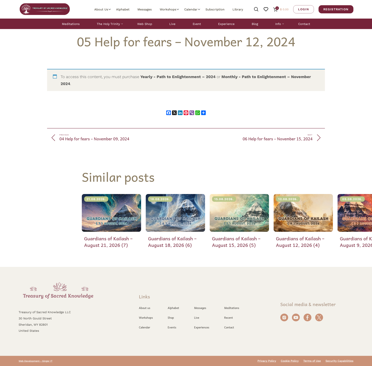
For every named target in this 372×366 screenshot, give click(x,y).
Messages (144, 9)
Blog (255, 24)
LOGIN (303, 9)
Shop (171, 317)
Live (172, 24)
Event (197, 24)
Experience (226, 24)
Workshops (168, 9)
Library (238, 9)
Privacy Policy (266, 361)
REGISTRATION (336, 9)
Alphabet (122, 9)
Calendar (190, 9)
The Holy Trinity (108, 24)
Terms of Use (312, 361)
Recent (228, 317)
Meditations (71, 24)
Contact (304, 24)
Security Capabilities (339, 361)
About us (144, 308)
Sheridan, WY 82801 (33, 324)
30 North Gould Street (35, 318)
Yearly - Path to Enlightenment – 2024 (177, 76)
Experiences (201, 327)
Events (172, 327)
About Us (101, 9)
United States (29, 330)
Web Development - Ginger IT (35, 361)
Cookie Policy (290, 361)
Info (278, 24)
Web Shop (144, 24)
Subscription (215, 9)
